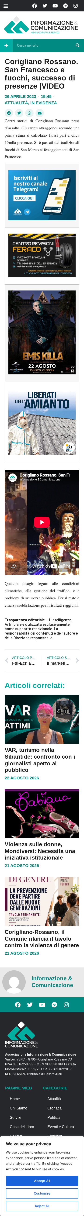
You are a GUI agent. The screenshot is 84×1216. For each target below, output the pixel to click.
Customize (42, 1193)
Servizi (15, 1117)
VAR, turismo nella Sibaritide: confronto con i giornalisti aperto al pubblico (40, 760)
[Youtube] (55, 5)
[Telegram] (65, 5)
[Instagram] (75, 5)
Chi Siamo (18, 1108)
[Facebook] (34, 5)
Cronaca (54, 1108)
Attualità (16, 102)
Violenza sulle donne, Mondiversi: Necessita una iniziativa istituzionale (40, 851)
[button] (6, 6)
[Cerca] (77, 45)
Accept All (42, 1181)
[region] (42, 1176)
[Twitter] (44, 5)
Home (15, 1099)
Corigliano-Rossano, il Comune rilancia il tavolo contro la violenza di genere (42, 939)
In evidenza (43, 102)
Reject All (42, 1206)
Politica (53, 1117)
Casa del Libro (22, 1127)
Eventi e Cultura (60, 1127)
